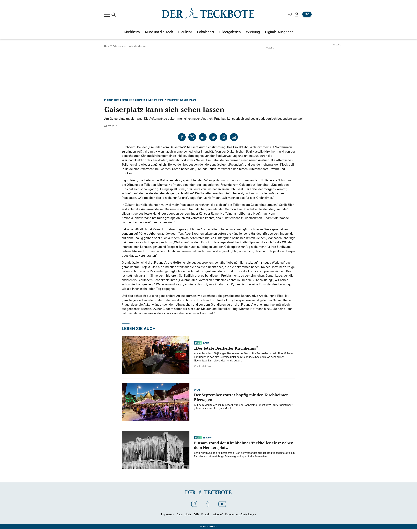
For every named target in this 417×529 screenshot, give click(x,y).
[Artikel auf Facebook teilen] (182, 137)
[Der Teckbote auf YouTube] (222, 504)
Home (107, 46)
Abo (306, 14)
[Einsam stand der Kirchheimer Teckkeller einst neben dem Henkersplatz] (155, 449)
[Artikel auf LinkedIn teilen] (203, 137)
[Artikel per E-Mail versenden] (234, 137)
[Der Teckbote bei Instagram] (194, 504)
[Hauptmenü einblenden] (107, 14)
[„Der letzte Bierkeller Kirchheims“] (155, 354)
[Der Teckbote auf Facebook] (207, 504)
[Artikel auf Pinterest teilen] (213, 137)
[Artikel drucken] (223, 137)
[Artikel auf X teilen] (192, 137)
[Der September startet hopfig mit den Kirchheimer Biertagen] (155, 402)
